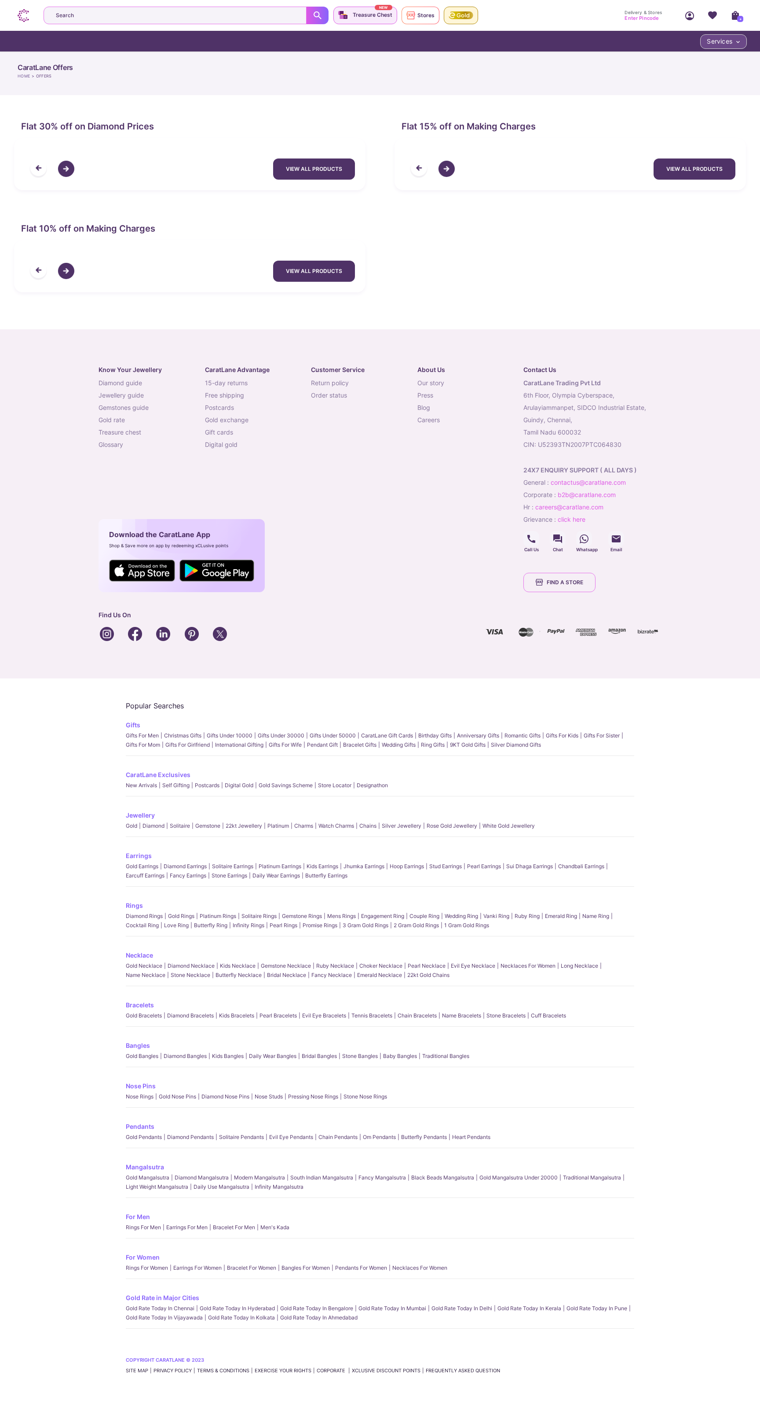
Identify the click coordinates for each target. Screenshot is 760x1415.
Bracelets (140, 1005)
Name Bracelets (461, 1015)
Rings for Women (147, 1267)
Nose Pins (141, 1086)
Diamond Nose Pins (225, 1096)
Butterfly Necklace (239, 975)
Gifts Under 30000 (281, 735)
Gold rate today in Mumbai (392, 1308)
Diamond (153, 825)
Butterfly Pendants (424, 1137)
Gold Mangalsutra (147, 1177)
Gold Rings (181, 916)
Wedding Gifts (399, 744)
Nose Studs (269, 1096)
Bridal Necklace (286, 975)
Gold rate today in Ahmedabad (319, 1317)
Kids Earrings (322, 866)
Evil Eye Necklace (473, 965)
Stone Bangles (360, 1056)
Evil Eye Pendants (291, 1137)
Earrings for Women (197, 1267)
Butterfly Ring (210, 925)
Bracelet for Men (234, 1227)
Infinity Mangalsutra (279, 1186)
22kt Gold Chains (428, 975)
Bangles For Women (305, 1267)
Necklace (139, 955)
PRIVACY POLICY (172, 1370)
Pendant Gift (322, 744)
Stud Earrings (445, 866)
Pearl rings (283, 925)
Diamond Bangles (185, 1056)
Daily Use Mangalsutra (221, 1186)
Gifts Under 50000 (333, 735)
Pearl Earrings (484, 866)
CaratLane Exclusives (158, 774)
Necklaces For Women (528, 965)
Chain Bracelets (417, 1015)
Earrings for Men (187, 1227)
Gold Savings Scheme (286, 785)
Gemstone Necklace (286, 965)
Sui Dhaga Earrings (529, 866)
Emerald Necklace (379, 975)
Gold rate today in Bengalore (316, 1308)
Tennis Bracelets (371, 1015)
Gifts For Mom (143, 744)
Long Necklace (579, 965)
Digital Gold (239, 785)
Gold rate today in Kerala (529, 1308)
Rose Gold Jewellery (452, 825)
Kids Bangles (228, 1056)
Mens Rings (341, 916)
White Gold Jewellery (508, 825)
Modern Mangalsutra (259, 1177)
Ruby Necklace (335, 965)
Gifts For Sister (602, 735)
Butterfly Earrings (326, 875)
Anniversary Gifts (478, 735)
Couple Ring (424, 916)
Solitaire (180, 825)
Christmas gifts (182, 735)
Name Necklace (145, 975)
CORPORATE (332, 1370)
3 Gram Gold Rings (365, 925)
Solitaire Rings (259, 916)
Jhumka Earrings (363, 866)
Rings (134, 905)
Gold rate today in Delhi (461, 1308)
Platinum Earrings (280, 866)
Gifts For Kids (562, 735)
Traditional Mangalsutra (592, 1177)
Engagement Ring (382, 916)
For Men (138, 1216)
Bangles (138, 1045)
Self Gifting (176, 785)
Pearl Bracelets (278, 1015)
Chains (367, 825)
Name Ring (595, 916)
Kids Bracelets (236, 1015)
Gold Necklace (144, 965)
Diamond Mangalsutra (202, 1177)
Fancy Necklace (331, 975)
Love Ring (176, 925)
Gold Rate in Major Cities (162, 1297)
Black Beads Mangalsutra (442, 1177)
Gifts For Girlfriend (187, 744)
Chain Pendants (338, 1137)
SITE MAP (137, 1370)
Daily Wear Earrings (276, 875)
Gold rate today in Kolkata (241, 1317)
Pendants (140, 1126)
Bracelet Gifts (359, 744)
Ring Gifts (433, 744)
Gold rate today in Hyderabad (237, 1308)
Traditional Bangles (445, 1056)
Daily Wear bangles (272, 1056)
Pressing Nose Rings (313, 1096)
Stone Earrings (229, 875)
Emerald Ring (561, 916)
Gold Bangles (142, 1056)
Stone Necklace (190, 975)
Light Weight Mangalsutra (157, 1186)
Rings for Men (143, 1227)
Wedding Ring (461, 916)
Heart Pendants (471, 1137)
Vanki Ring (496, 916)
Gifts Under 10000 (229, 735)
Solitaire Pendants (241, 1137)
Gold (131, 825)
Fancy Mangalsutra (382, 1177)
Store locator (334, 785)
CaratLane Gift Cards (387, 735)
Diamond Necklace (191, 965)
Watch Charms (336, 825)
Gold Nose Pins (177, 1096)
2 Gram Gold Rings (416, 925)
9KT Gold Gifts (468, 744)
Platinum (278, 825)
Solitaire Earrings (232, 866)
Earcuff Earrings (145, 875)
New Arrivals (141, 785)
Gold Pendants (144, 1137)
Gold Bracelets (144, 1015)
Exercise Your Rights (283, 1370)
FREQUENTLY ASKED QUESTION (463, 1370)
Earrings (139, 855)
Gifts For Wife (285, 744)
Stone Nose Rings (365, 1096)
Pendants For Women (361, 1267)
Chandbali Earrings (581, 866)
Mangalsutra (145, 1167)
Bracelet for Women (251, 1267)
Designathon (372, 785)
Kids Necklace (238, 965)
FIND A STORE (565, 582)
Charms (303, 825)
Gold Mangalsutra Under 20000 (518, 1177)
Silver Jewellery (401, 825)
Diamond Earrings (185, 866)
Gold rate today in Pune (596, 1308)
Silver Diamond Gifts (516, 744)
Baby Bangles (400, 1056)
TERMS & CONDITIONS (223, 1370)
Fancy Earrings (188, 875)
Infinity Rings (248, 925)
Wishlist (712, 15)
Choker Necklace (380, 965)
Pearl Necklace (427, 965)
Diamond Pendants (190, 1137)
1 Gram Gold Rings (466, 925)
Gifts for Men (142, 735)
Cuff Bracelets (548, 1015)
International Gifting (239, 744)
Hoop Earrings (407, 866)
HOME (24, 76)
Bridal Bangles (319, 1056)
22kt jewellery (244, 825)
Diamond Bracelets (190, 1015)
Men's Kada (274, 1227)
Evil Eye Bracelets (324, 1015)
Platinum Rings (218, 916)
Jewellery (140, 815)
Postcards (207, 785)
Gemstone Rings (302, 916)
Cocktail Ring (142, 925)
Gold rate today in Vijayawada (164, 1317)
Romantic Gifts (522, 735)
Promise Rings (320, 925)
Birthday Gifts (435, 735)
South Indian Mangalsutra (321, 1177)
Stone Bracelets (506, 1015)
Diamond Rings (144, 916)
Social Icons (531, 539)
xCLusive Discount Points (386, 1370)
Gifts (133, 725)
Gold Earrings (142, 866)
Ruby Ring (527, 916)
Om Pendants (379, 1137)
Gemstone (207, 825)
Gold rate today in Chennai (160, 1308)
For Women (143, 1257)
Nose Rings (139, 1096)
